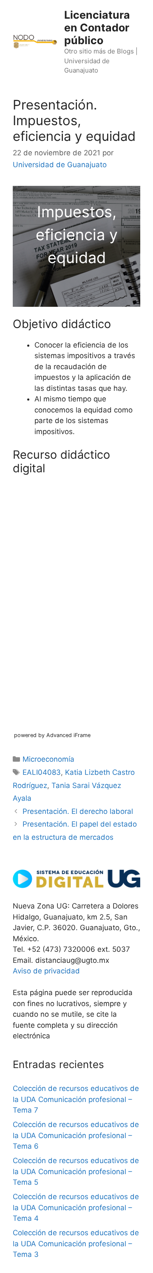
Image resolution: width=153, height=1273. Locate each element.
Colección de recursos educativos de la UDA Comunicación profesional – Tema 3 (76, 1243)
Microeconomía (48, 759)
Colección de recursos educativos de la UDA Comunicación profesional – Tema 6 (76, 1135)
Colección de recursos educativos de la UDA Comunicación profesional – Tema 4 (76, 1207)
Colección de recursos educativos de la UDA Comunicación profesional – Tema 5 (76, 1171)
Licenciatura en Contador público (97, 27)
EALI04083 (42, 772)
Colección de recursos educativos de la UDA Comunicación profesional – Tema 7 (76, 1099)
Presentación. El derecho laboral (78, 811)
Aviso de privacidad (46, 971)
